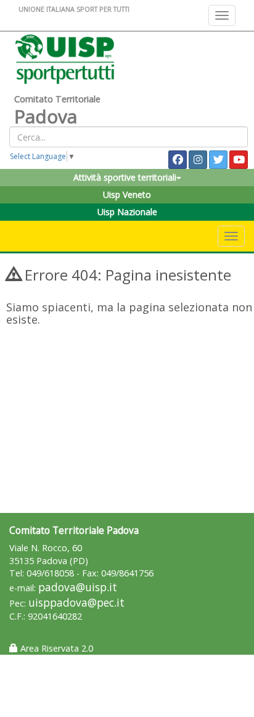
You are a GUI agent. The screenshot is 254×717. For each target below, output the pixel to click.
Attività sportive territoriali (124, 177)
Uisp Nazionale (127, 212)
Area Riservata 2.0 (55, 648)
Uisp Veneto (127, 194)
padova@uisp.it (77, 587)
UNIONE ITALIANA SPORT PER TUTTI (73, 9)
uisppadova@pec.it (76, 603)
